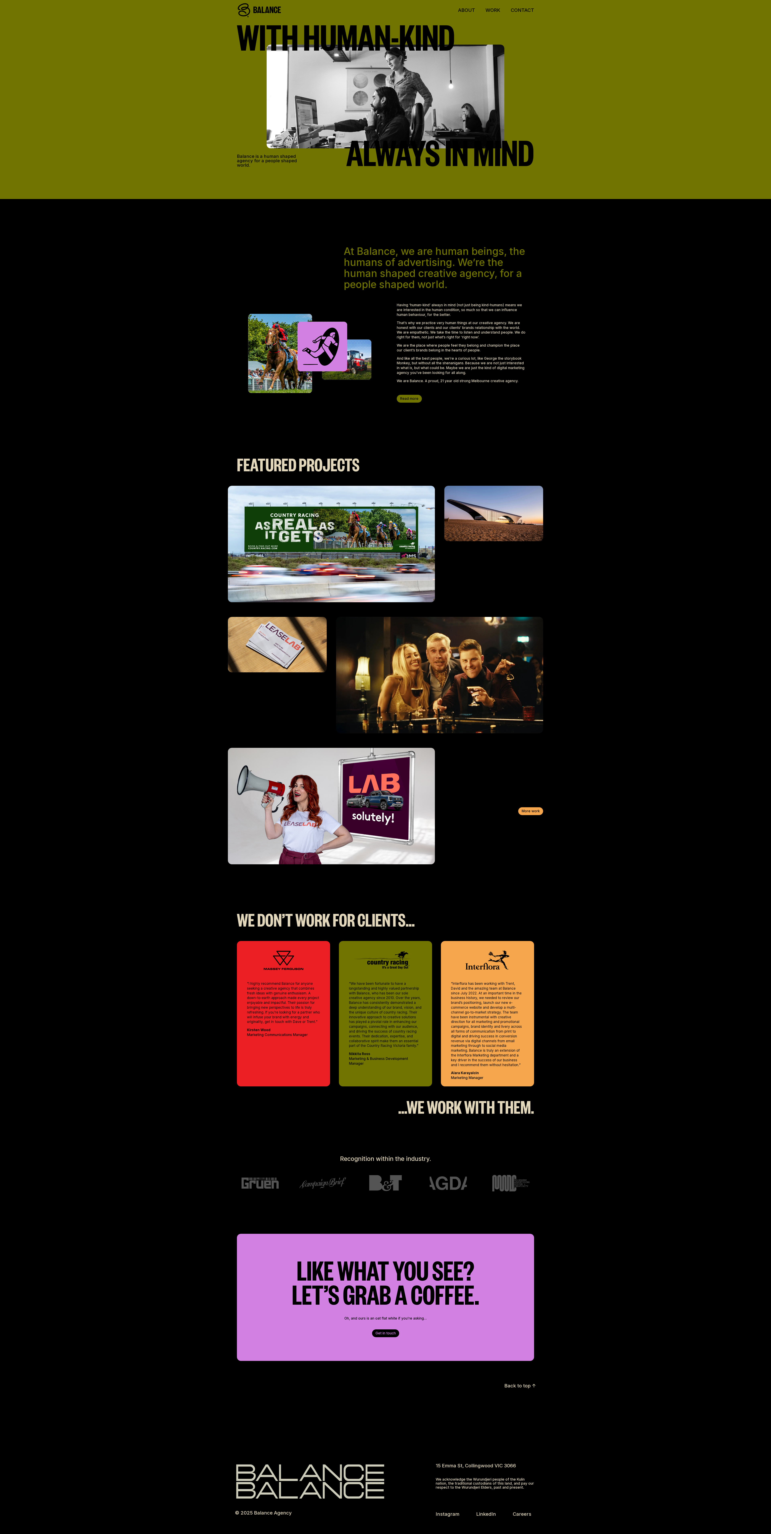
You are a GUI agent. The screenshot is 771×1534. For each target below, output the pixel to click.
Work (492, 11)
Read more (409, 399)
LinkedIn (486, 1514)
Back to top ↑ (520, 1386)
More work (531, 811)
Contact (522, 11)
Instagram (447, 1514)
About (466, 11)
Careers (522, 1514)
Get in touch (385, 1333)
